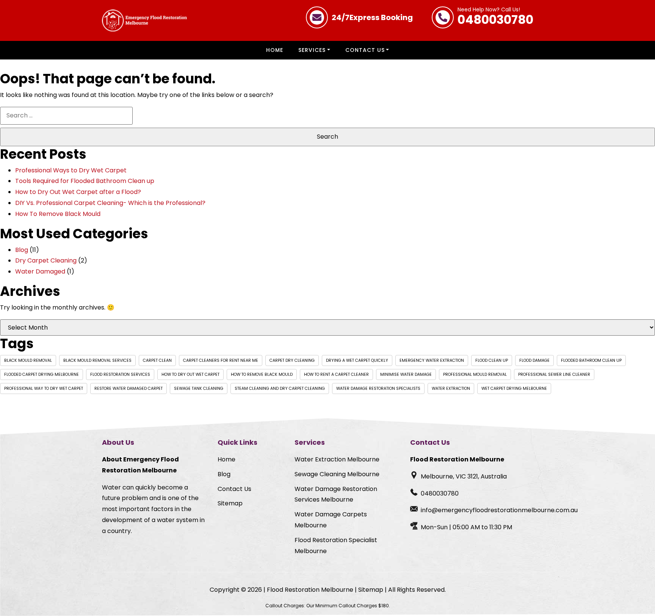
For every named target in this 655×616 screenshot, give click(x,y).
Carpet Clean (157, 360)
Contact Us (365, 50)
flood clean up (491, 360)
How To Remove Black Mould (57, 214)
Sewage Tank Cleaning (198, 388)
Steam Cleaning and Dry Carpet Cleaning (280, 388)
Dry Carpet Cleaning (46, 260)
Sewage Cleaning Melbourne (337, 474)
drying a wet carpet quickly (357, 360)
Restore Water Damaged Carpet (128, 388)
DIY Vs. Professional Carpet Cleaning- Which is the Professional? (110, 203)
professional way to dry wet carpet (43, 388)
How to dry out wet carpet (190, 374)
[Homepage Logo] (144, 20)
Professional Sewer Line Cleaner (554, 374)
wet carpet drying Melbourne (514, 388)
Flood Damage (534, 360)
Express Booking (372, 17)
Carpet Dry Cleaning (292, 360)
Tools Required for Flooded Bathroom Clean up (84, 181)
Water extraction (451, 388)
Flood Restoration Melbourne (310, 589)
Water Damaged (40, 271)
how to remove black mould (262, 374)
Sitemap (230, 503)
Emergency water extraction (432, 360)
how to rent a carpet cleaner (336, 374)
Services (312, 50)
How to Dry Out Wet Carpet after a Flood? (78, 192)
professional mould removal (475, 374)
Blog (21, 249)
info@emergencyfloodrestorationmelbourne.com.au (499, 510)
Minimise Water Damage (406, 374)
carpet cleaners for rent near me (220, 360)
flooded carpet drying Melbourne (41, 374)
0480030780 (495, 17)
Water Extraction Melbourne (337, 459)
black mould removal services (97, 360)
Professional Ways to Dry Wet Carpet (71, 170)
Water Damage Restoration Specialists (378, 388)
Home (274, 50)
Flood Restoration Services (120, 374)
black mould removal (28, 360)
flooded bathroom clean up (591, 360)
